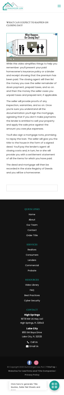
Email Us (34, 346)
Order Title (32, 235)
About (32, 219)
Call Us (34, 342)
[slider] (31, 59)
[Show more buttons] (55, 59)
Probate (32, 270)
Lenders (32, 260)
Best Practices (32, 295)
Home (32, 214)
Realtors (32, 249)
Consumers (32, 254)
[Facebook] (29, 362)
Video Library (32, 284)
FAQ (32, 290)
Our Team (32, 224)
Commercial (32, 265)
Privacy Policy (32, 374)
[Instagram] (36, 362)
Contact (32, 230)
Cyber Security (32, 300)
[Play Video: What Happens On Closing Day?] (32, 45)
